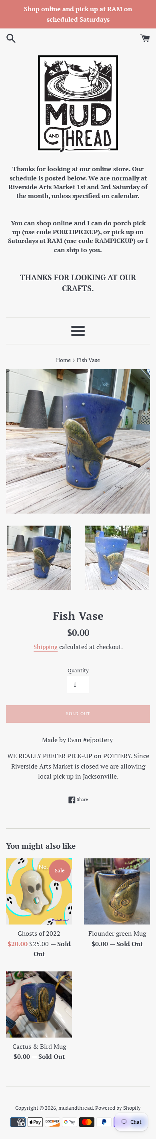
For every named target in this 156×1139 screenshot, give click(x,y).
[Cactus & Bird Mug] (39, 1004)
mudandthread (75, 1108)
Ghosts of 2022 (39, 933)
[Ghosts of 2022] (39, 891)
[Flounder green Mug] (117, 891)
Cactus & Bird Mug (39, 1046)
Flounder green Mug (117, 933)
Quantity (78, 670)
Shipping (46, 647)
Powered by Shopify (118, 1108)
